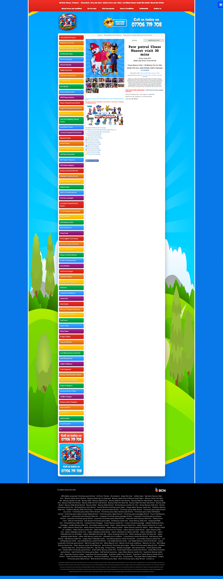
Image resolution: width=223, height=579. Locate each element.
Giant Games (64, 304)
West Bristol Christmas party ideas (104, 559)
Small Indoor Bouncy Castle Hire (104, 550)
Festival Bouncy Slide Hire (73, 523)
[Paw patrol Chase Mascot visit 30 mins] (105, 58)
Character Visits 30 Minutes (69, 380)
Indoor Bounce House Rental (94, 527)
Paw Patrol (63, 320)
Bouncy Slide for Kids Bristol (142, 500)
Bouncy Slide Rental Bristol (75, 505)
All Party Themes (65, 3)
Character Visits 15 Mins (68, 391)
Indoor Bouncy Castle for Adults (136, 527)
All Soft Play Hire (65, 65)
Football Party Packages (94, 523)
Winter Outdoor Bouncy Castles (70, 149)
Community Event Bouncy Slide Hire (84, 516)
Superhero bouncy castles (74, 554)
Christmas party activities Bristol (106, 509)
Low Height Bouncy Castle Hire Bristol (142, 541)
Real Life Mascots (66, 228)
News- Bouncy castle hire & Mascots (87, 545)
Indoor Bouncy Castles (67, 92)
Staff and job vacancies (108, 552)
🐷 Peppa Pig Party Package (93, 144)
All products (85, 3)
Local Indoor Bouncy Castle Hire (148, 539)
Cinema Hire (64, 298)
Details (134, 40)
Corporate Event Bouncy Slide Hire (138, 518)
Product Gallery (65, 337)
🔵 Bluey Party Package (92, 146)
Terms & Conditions (127, 8)
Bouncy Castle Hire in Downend (99, 498)
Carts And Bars (65, 266)
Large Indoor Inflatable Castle (94, 539)
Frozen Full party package (134, 523)
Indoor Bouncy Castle (114, 527)
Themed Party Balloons (67, 293)
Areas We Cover (96, 3)
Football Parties (65, 81)
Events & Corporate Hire (68, 260)
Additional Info (153, 40)
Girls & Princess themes (68, 315)
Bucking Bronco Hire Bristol (85, 507)
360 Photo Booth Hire (67, 154)
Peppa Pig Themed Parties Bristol (71, 108)
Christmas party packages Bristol (136, 514)
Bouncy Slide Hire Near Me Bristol (142, 503)
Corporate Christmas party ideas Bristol (109, 518)
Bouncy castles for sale (71, 500)
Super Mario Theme (66, 127)
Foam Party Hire (65, 424)
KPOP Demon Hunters (67, 97)
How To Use (64, 413)
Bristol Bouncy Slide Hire (149, 505)
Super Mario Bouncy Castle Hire (130, 552)
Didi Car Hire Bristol (75, 521)
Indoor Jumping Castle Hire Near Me (142, 534)
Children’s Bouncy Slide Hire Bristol (79, 509)
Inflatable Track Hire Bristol (69, 176)
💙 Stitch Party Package (92, 140)
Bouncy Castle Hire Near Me (69, 171)
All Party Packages (66, 59)
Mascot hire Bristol (157, 3)
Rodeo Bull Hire (65, 217)
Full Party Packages (66, 271)
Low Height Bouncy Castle (117, 541)
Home (120, 3)
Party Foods (64, 233)
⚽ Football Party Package (93, 142)
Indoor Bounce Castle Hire (125, 525)
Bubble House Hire (66, 70)
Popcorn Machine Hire (67, 249)
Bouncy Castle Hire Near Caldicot (70, 375)
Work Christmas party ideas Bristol (131, 559)
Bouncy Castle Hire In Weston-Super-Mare (127, 498)
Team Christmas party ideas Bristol (79, 556)
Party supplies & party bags (69, 238)
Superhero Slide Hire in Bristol (120, 554)
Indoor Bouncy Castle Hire (83, 530)
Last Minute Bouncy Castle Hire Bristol (136, 3)
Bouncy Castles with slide (68, 282)
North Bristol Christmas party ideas (115, 545)
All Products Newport (67, 165)
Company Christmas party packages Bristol (116, 516)
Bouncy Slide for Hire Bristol (119, 500)
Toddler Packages (66, 397)
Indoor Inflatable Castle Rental (98, 532)
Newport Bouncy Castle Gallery (70, 182)
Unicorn (62, 347)
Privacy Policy (110, 548)
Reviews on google (124, 548)
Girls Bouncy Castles (66, 222)
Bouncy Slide (86, 500)
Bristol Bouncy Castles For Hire (126, 505)
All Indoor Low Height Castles (69, 48)
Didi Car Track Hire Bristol (68, 192)
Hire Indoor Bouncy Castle (99, 525)
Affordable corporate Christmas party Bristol (78, 496)
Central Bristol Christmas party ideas (111, 507)
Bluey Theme (64, 331)
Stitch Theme (64, 326)
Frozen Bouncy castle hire (113, 523)
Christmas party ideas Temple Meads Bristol (81, 514)
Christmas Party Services (68, 76)
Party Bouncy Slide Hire (85, 548)
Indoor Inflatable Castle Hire (75, 532)
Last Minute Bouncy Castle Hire (70, 353)
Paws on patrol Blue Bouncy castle (150, 73)
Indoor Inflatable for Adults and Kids (125, 532)
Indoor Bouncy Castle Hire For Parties (108, 530)
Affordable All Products (68, 37)
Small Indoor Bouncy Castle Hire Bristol (132, 550)
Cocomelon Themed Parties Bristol (69, 204)
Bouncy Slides (91, 505)
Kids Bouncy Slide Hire (73, 539)
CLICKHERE (145, 70)
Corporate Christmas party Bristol (80, 518)
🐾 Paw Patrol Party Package (94, 134)
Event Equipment (65, 369)
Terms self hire (116, 556)
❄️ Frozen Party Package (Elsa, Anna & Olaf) (98, 132)
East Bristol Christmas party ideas (97, 521)
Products (75, 3)
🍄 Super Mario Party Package (94, 138)
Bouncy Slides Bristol (106, 505)
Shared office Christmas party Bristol (77, 550)
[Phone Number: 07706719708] (146, 25)
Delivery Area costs (110, 3)
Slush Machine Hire (66, 358)
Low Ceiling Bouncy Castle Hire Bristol (91, 541)
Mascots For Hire (149, 543)
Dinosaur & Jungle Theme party (70, 309)
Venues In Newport (66, 386)
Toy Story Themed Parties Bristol (71, 132)
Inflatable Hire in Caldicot (112, 536)
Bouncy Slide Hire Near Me (118, 503)
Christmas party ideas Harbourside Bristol (117, 512)
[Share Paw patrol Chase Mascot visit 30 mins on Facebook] (105, 161)
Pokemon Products (66, 114)
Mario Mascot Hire (111, 543)
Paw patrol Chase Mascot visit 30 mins (137, 35)
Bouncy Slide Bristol (100, 500)
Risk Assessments (108, 8)
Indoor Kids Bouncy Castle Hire (90, 536)
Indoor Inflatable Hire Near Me (94, 534)
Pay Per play (92, 8)
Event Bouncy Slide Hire (138, 521)
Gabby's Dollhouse (66, 364)
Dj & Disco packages (66, 198)
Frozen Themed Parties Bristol (70, 211)
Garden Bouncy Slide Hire (78, 525)
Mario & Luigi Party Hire (94, 543)
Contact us (157, 8)
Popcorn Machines (66, 342)
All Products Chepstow (67, 160)
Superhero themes (66, 277)
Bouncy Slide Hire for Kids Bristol (94, 503)
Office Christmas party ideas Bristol (143, 545)
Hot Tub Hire (64, 86)
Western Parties (65, 138)
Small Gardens (65, 418)
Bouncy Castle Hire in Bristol (75, 498)
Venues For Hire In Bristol (68, 255)
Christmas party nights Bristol (110, 514)
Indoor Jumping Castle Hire (117, 534)
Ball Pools (63, 287)
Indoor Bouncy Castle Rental (134, 530)
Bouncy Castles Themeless (68, 402)
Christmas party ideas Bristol (131, 509)
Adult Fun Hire (64, 187)
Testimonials (143, 8)
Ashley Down (138, 496)
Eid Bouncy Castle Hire (119, 521)
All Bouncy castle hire (67, 43)
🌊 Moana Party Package (92, 148)
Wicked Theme (65, 143)
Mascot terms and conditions (72, 8)
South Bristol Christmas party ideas (85, 552)
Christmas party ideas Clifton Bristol (86, 512)
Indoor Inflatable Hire (148, 532)
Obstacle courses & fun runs (69, 244)
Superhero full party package (96, 554)
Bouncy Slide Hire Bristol (71, 503)
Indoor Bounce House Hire (73, 527)
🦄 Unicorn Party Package (93, 152)
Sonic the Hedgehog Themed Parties (69, 120)
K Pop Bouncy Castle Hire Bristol (135, 536)
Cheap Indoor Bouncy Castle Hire (138, 507)
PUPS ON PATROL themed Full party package (151, 75)
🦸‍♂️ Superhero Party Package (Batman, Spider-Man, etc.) (101, 130)
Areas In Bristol (65, 407)
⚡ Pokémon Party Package (93, 136)
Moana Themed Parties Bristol (70, 103)
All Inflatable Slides (66, 54)
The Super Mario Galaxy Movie (145, 556)
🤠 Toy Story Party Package (93, 150)
